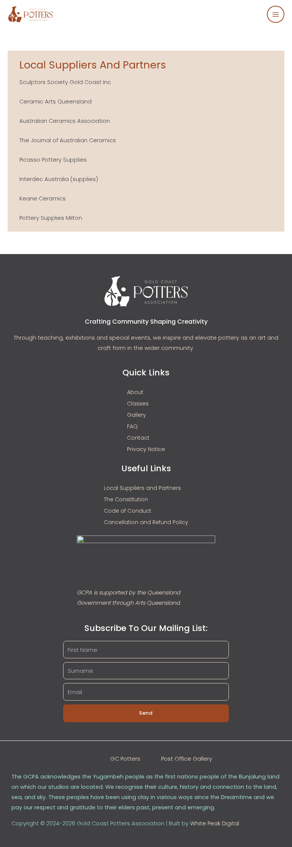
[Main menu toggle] (275, 14)
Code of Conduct (127, 511)
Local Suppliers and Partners (142, 488)
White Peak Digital (214, 823)
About (135, 392)
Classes (138, 403)
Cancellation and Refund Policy (146, 522)
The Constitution (126, 499)
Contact (138, 438)
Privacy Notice (146, 449)
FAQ (132, 426)
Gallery (136, 415)
